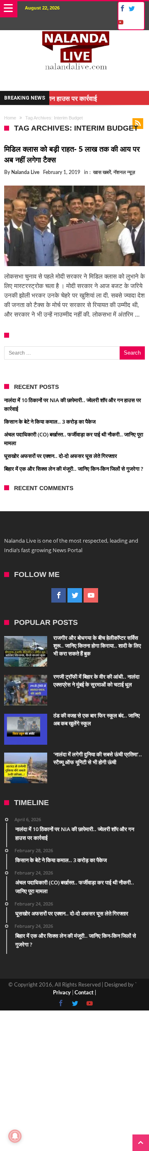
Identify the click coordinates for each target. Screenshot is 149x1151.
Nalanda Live (25, 172)
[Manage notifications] (15, 1136)
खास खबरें (102, 172)
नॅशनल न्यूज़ (124, 172)
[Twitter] (131, 9)
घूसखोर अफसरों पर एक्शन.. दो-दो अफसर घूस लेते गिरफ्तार (60, 456)
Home (10, 117)
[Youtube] (120, 22)
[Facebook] (121, 9)
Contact (84, 993)
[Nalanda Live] (74, 38)
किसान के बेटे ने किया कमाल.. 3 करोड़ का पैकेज (50, 421)
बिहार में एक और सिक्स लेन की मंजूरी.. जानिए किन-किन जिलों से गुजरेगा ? (73, 468)
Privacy (62, 993)
